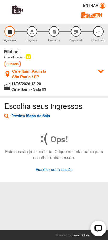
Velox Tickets (81, 235)
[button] (28, 57)
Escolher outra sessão (54, 169)
